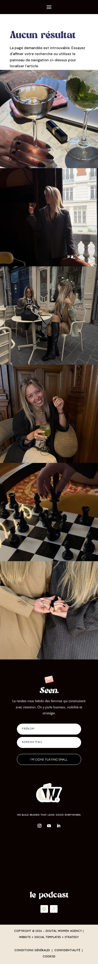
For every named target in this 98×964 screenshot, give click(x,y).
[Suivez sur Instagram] (39, 825)
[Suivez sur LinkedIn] (58, 825)
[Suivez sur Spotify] (44, 909)
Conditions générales (32, 950)
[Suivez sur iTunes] (54, 909)
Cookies (49, 956)
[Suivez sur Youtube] (49, 825)
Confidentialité (67, 950)
